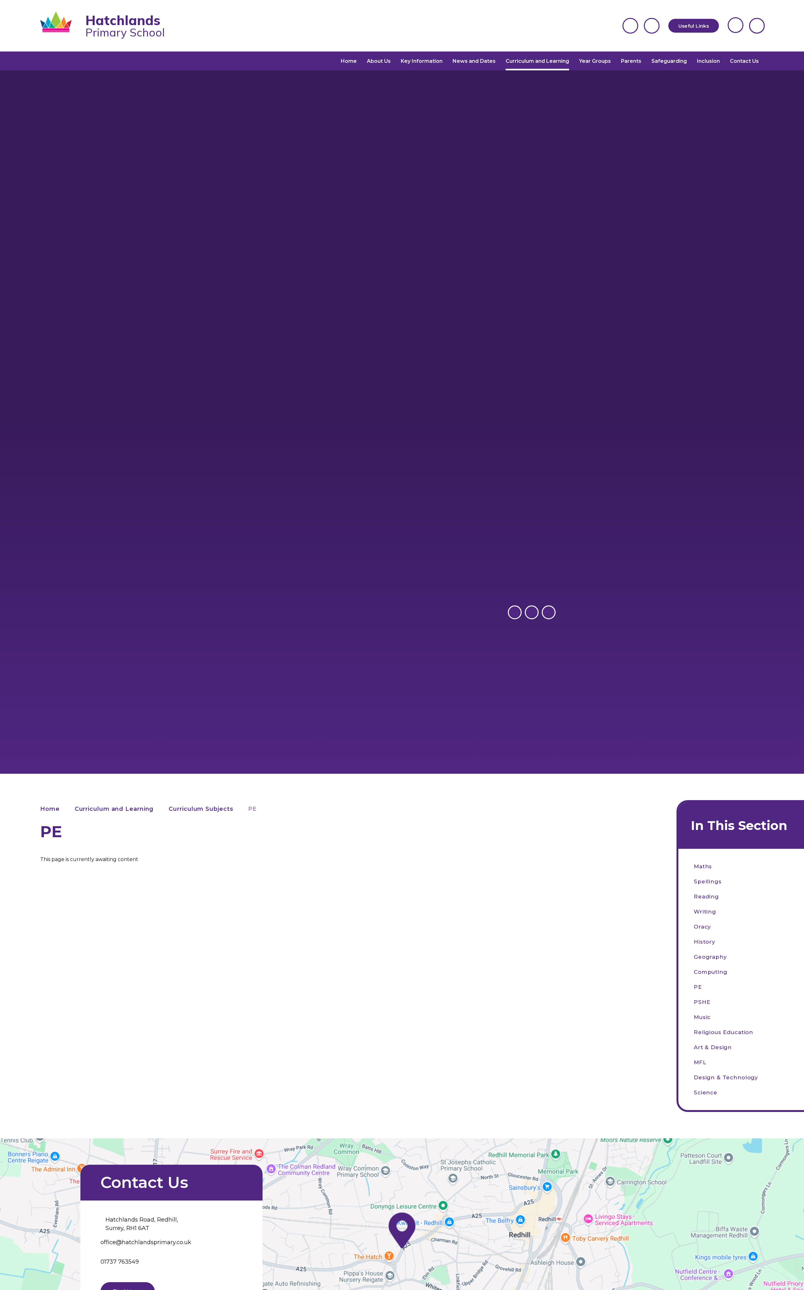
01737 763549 (119, 1261)
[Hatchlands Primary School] (60, 26)
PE (252, 808)
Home (50, 808)
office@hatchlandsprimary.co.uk (145, 1242)
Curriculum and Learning (114, 808)
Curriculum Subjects (201, 808)
